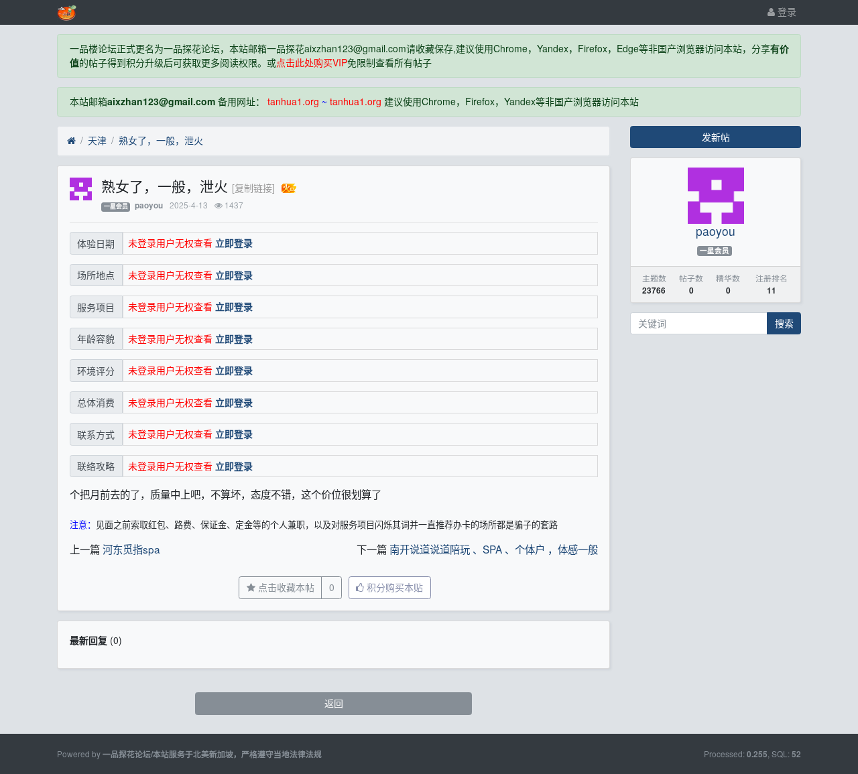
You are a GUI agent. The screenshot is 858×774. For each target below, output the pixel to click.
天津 (97, 140)
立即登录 (234, 242)
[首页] (71, 140)
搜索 (784, 323)
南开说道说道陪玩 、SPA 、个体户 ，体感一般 (493, 548)
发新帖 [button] (716, 136)
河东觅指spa (131, 548)
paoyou (149, 205)
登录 (785, 11)
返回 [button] (333, 703)
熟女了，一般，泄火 (161, 140)
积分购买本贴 (393, 587)
